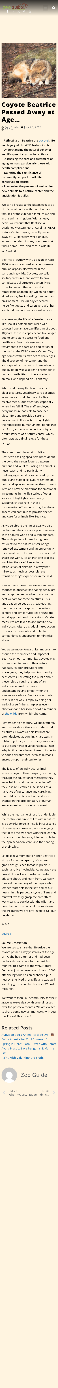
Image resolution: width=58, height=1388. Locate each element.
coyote (43, 140)
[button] (45, 8)
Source (6, 933)
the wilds (11, 713)
